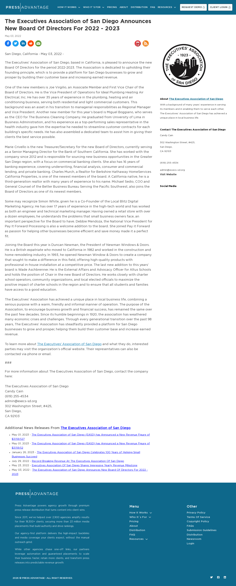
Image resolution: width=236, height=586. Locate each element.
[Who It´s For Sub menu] (103, 7)
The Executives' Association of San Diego (69, 344)
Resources (165, 7)
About (124, 7)
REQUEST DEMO (192, 7)
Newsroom (194, 539)
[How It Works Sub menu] (79, 7)
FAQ (152, 7)
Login (190, 543)
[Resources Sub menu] (175, 7)
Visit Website (168, 175)
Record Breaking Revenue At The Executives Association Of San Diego (78, 461)
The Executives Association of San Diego (96, 428)
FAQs (190, 526)
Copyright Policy (198, 521)
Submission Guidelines (201, 530)
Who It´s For (91, 7)
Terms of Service (198, 517)
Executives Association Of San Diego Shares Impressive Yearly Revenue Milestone (84, 465)
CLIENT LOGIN (219, 7)
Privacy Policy (196, 513)
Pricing (112, 7)
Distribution (139, 7)
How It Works (67, 7)
